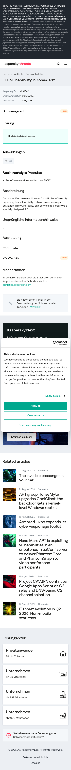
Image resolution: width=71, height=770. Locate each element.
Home (6, 74)
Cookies (35, 762)
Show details (52, 395)
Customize (33, 415)
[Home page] (17, 64)
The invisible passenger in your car (41, 477)
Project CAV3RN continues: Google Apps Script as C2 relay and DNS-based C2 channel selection (43, 588)
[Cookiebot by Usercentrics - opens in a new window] (52, 343)
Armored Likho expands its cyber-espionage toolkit (42, 524)
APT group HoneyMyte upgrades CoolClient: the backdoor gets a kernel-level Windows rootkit (41, 501)
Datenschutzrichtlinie (35, 757)
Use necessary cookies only (35, 425)
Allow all (35, 405)
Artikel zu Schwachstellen (29, 74)
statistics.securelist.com (17, 284)
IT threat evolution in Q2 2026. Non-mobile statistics (40, 613)
